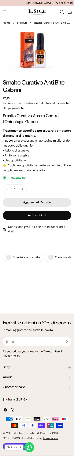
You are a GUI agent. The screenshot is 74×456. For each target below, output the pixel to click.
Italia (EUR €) (17, 399)
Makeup (22, 22)
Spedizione (30, 103)
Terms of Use (51, 351)
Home (6, 22)
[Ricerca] (62, 12)
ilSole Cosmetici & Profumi (32, 433)
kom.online (50, 438)
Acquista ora (37, 215)
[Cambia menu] (4, 12)
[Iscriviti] (67, 342)
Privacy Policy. (11, 355)
